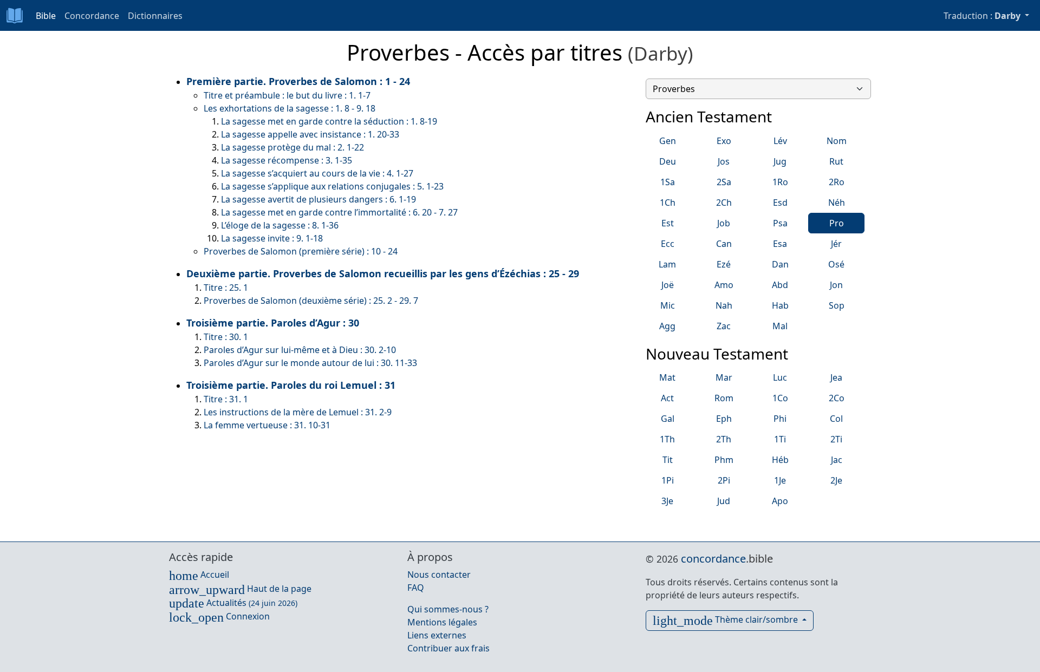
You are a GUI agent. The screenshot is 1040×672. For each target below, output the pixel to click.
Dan (780, 264)
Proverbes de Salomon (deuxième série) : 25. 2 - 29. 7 (311, 300)
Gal (667, 419)
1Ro (780, 182)
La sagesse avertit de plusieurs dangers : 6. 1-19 (318, 199)
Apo (780, 501)
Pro (836, 223)
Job (723, 223)
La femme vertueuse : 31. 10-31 (267, 425)
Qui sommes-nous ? (448, 609)
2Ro (836, 182)
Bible (46, 16)
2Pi (724, 480)
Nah (724, 305)
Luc (780, 377)
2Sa (724, 182)
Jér (836, 244)
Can (724, 244)
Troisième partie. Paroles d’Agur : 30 (272, 322)
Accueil (199, 574)
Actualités (233, 603)
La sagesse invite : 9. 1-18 (272, 238)
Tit (667, 460)
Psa (780, 223)
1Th (667, 439)
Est (667, 223)
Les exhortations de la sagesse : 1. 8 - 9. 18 (289, 108)
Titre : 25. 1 (226, 287)
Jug (780, 161)
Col (836, 419)
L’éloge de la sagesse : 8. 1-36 (280, 225)
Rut (836, 161)
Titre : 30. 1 (226, 337)
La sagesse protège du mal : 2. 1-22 (292, 147)
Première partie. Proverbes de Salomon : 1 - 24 (298, 81)
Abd (780, 285)
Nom (837, 141)
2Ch (724, 202)
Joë (667, 285)
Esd (780, 202)
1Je (780, 480)
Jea (836, 377)
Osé (836, 264)
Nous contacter (439, 574)
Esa (780, 244)
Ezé (724, 264)
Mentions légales (442, 622)
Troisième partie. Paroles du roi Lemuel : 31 (290, 385)
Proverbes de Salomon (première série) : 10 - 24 (301, 251)
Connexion (219, 616)
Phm (723, 460)
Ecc (667, 244)
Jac (836, 460)
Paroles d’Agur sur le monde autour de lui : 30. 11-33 (310, 363)
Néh (836, 202)
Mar (724, 377)
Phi (780, 419)
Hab (780, 305)
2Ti (836, 439)
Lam (667, 264)
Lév (780, 141)
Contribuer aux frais (448, 648)
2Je (836, 480)
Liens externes (436, 635)
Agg (667, 326)
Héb (780, 460)
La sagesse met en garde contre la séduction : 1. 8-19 (329, 121)
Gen (667, 141)
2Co (836, 398)
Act (667, 398)
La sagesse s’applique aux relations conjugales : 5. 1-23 (332, 186)
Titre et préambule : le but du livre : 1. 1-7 (287, 95)
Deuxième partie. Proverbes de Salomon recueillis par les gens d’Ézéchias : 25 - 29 (382, 273)
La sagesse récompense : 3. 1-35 (286, 160)
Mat (667, 377)
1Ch (667, 202)
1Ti (780, 439)
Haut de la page (240, 589)
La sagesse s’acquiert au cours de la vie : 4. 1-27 (317, 173)
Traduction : (982, 16)
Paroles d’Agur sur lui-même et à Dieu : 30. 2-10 (300, 350)
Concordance (91, 16)
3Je (667, 501)
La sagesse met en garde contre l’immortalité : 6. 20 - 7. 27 (339, 212)
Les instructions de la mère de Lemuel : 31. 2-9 (298, 412)
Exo (724, 141)
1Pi (667, 480)
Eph (724, 419)
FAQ (415, 587)
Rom (723, 398)
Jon (836, 285)
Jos (724, 161)
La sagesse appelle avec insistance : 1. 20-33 (310, 134)
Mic (667, 305)
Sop (836, 305)
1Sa (667, 182)
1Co (780, 398)
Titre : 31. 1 (226, 399)
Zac (724, 326)
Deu (667, 161)
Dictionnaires (155, 16)
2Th (723, 439)
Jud (723, 501)
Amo (723, 285)
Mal (780, 326)
